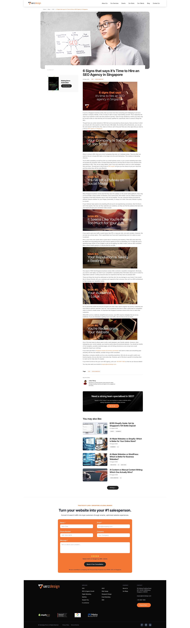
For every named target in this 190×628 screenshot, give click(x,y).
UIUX (103, 588)
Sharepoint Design (107, 594)
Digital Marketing (99, 79)
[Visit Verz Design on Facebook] (141, 625)
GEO (83, 588)
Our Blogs (125, 591)
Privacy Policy (65, 625)
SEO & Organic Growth (88, 591)
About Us (104, 3)
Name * (62, 522)
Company (100, 531)
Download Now (66, 86)
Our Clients (140, 3)
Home (44, 9)
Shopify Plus (85, 600)
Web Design (105, 591)
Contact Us (156, 3)
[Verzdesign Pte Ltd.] (34, 3)
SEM (103, 600)
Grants (123, 3)
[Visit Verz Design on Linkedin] (150, 625)
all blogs (112, 487)
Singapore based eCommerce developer (107, 350)
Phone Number (65, 531)
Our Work (131, 3)
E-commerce (85, 603)
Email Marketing (106, 597)
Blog (148, 3)
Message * (64, 540)
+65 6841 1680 (120, 361)
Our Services (114, 3)
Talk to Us (112, 406)
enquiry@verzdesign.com (109, 364)
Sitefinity (84, 597)
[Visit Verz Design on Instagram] (146, 625)
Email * (99, 522)
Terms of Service (75, 625)
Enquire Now (143, 605)
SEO (53, 9)
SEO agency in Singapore (95, 128)
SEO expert (111, 166)
